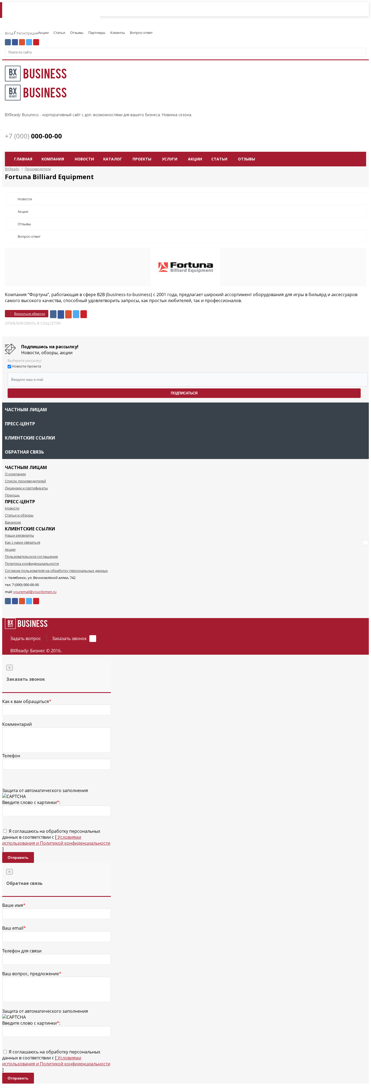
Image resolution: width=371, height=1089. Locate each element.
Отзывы (76, 32)
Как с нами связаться (22, 542)
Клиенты (117, 32)
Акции (43, 32)
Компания (53, 159)
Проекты (142, 159)
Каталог (112, 159)
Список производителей (25, 481)
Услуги (169, 159)
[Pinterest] (83, 314)
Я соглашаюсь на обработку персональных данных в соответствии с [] (56, 840)
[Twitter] (76, 314)
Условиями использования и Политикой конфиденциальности (56, 840)
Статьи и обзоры (19, 515)
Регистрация (27, 33)
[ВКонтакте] (53, 314)
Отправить (18, 857)
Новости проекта (26, 366)
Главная (23, 159)
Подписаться (184, 393)
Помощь (12, 495)
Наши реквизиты (19, 535)
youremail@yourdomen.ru (34, 591)
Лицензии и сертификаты (26, 488)
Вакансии (13, 522)
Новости (84, 159)
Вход (9, 33)
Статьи (59, 32)
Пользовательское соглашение (31, 556)
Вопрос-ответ (141, 32)
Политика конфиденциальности (32, 563)
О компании (15, 473)
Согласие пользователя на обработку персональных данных (56, 570)
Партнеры (96, 32)
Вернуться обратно (29, 313)
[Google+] (68, 314)
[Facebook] (61, 314)
